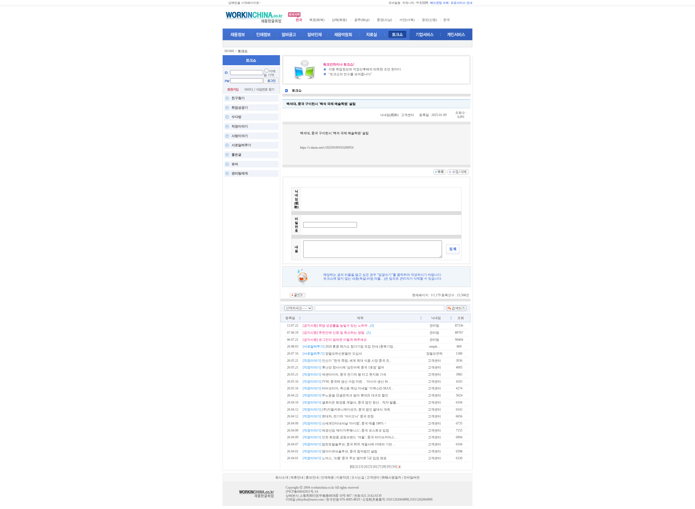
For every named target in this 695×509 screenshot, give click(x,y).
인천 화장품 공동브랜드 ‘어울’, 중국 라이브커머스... (350, 437)
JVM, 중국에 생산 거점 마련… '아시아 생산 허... (346, 381)
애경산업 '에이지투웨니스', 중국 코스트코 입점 (346, 430)
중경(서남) (384, 20)
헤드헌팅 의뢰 (439, 2)
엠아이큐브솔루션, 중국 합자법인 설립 (340, 451)
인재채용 (327, 477)
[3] (361, 467)
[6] (375, 467)
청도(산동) (429, 20)
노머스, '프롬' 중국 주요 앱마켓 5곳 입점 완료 (345, 458)
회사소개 (281, 477)
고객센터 (373, 477)
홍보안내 (312, 477)
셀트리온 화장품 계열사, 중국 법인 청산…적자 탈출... (351, 402)
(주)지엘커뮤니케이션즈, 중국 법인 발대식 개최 (346, 409)
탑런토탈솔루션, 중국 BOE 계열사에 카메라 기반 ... (349, 444)
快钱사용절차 (391, 477)
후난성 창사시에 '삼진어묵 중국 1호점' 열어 (343, 367)
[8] (384, 467)
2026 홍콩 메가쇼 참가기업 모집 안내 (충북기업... (349, 346)
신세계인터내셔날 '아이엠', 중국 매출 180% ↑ (344, 423)
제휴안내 (297, 477)
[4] (366, 467)
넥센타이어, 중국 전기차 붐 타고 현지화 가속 (344, 374)
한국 (446, 20)
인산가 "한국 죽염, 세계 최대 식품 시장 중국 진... (347, 361)
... (338, 325)
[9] (389, 467)
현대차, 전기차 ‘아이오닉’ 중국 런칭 (338, 416)
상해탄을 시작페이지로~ (244, 2)
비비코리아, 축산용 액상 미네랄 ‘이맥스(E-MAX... (348, 388)
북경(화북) (316, 20)
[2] (356, 467)
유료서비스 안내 (461, 2)
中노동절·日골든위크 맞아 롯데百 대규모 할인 (345, 395)
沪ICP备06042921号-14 (302, 492)
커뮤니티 (408, 2)
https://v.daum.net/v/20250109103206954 (326, 147)
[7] (379, 467)
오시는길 (357, 477)
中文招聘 (422, 2)
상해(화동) (339, 20)
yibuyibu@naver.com (310, 499)
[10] (394, 467)
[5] (370, 467)
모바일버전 (411, 477)
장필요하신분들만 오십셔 (332, 353)
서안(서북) (407, 20)
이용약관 (342, 477)
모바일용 (394, 2)
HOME (229, 51)
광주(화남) (361, 20)
